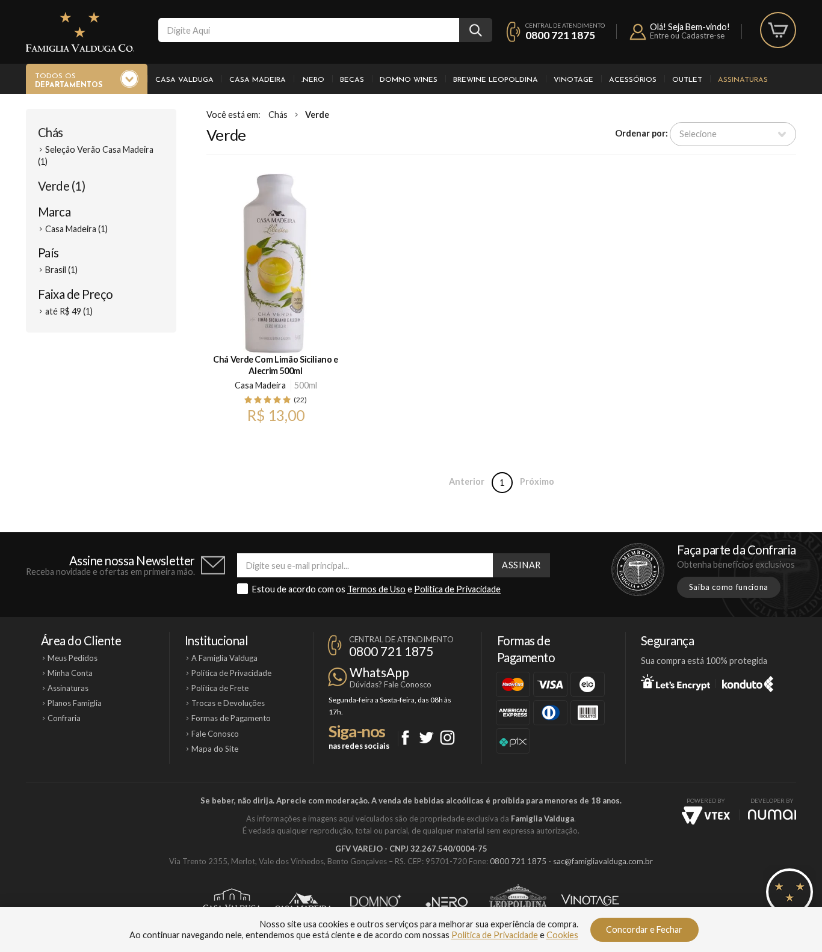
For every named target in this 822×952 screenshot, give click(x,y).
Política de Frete (220, 688)
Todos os (68, 81)
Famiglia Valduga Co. (80, 32)
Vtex (706, 815)
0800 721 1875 (560, 35)
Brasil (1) (61, 270)
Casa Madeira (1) (76, 229)
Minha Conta (70, 673)
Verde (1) (61, 186)
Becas (352, 80)
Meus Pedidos (72, 658)
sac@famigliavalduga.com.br (603, 861)
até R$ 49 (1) (69, 311)
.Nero (312, 80)
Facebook (405, 737)
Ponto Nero (447, 902)
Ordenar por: (641, 133)
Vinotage (573, 80)
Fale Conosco (215, 734)
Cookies (562, 935)
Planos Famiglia (75, 703)
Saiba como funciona (728, 587)
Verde (317, 114)
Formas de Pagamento (231, 718)
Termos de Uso (376, 589)
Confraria (64, 718)
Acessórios (633, 80)
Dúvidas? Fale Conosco (390, 684)
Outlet (687, 80)
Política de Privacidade (457, 589)
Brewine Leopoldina (495, 80)
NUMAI (772, 814)
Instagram (447, 737)
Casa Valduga (184, 80)
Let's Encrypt (675, 682)
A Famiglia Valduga (224, 658)
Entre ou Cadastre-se (687, 35)
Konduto (747, 682)
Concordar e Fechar (644, 929)
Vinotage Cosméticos (590, 902)
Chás (50, 132)
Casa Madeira (257, 80)
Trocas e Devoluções (228, 703)
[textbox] (308, 30)
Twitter (426, 737)
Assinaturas (743, 80)
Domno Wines (408, 80)
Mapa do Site (214, 749)
